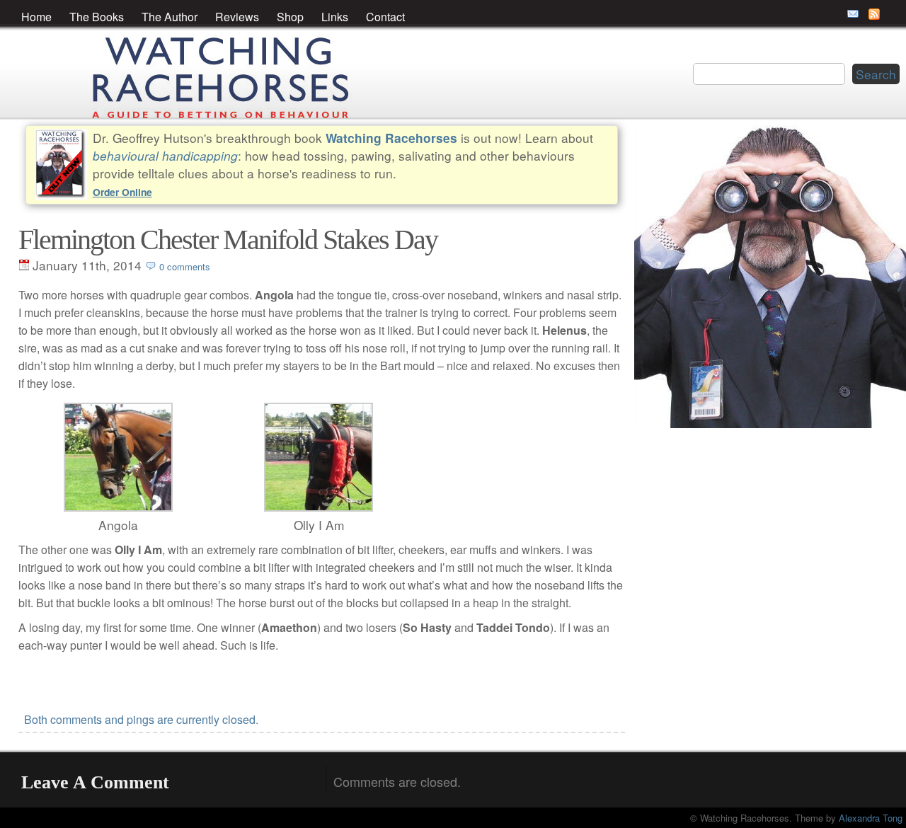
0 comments (184, 266)
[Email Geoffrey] (853, 14)
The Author (169, 16)
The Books (96, 16)
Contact (385, 16)
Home (36, 16)
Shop (290, 16)
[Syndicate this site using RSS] (874, 14)
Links (334, 16)
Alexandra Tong (870, 817)
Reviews (237, 16)
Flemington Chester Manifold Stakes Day (227, 239)
